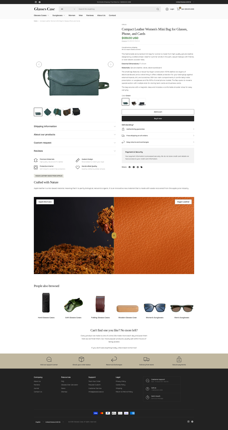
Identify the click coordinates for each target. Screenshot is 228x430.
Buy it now (158, 119)
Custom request (42, 142)
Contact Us (38, 392)
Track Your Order (94, 381)
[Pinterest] (39, 2)
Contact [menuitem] (112, 15)
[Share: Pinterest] (137, 167)
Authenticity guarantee (135, 129)
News (63, 388)
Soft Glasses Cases (73, 318)
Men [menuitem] (81, 15)
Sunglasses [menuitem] (57, 15)
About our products (44, 134)
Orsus (124, 24)
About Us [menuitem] (101, 15)
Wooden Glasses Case (127, 318)
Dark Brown (133, 101)
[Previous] (39, 64)
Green (125, 101)
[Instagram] (36, 2)
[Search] (158, 9)
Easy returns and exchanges (137, 142)
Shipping (124, 41)
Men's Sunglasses (181, 318)
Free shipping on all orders (137, 136)
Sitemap (64, 392)
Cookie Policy (120, 385)
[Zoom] (111, 28)
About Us (37, 381)
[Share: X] (133, 167)
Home (36, 21)
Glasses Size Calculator (69, 385)
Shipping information (45, 126)
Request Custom (94, 385)
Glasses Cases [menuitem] (40, 15)
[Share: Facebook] (129, 167)
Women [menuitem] (72, 15)
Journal (36, 388)
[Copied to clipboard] (141, 167)
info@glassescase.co (96, 392)
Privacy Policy (121, 381)
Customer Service (95, 388)
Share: (124, 167)
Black (142, 101)
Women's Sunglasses (154, 318)
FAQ (62, 381)
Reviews (38, 150)
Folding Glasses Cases (100, 318)
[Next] (110, 64)
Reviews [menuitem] (90, 15)
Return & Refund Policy (124, 392)
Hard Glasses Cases (46, 318)
